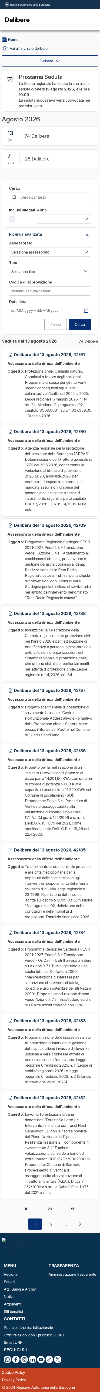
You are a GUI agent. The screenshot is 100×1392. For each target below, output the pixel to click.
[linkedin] (32, 1359)
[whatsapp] (7, 1359)
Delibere (46, 61)
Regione (11, 1274)
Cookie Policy (13, 1372)
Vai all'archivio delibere (29, 48)
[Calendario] (86, 310)
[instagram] (24, 1359)
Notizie (10, 1296)
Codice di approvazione (30, 282)
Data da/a (17, 301)
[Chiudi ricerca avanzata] (87, 235)
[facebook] (16, 1359)
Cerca (14, 188)
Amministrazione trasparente (72, 1274)
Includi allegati (22, 210)
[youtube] (41, 1359)
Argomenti (12, 1304)
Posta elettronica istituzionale (28, 1327)
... (66, 1224)
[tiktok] (49, 1359)
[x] (57, 1359)
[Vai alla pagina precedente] (20, 1224)
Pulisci (55, 324)
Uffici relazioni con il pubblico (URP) (34, 1335)
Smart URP (13, 1342)
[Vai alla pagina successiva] (79, 1224)
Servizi (9, 1281)
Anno (42, 210)
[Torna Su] (84, 1376)
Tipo (13, 262)
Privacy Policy (14, 1380)
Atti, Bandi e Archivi (20, 1289)
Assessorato (20, 243)
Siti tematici (13, 1311)
